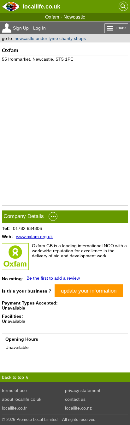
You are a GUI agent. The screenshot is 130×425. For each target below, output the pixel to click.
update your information (88, 291)
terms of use (14, 390)
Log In (39, 28)
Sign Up (21, 28)
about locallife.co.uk (21, 399)
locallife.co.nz (78, 408)
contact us (75, 399)
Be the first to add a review (53, 278)
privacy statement (82, 390)
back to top (13, 377)
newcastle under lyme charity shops (50, 38)
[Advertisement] (65, 131)
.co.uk (41, 6)
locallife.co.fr (14, 408)
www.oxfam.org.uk (34, 236)
